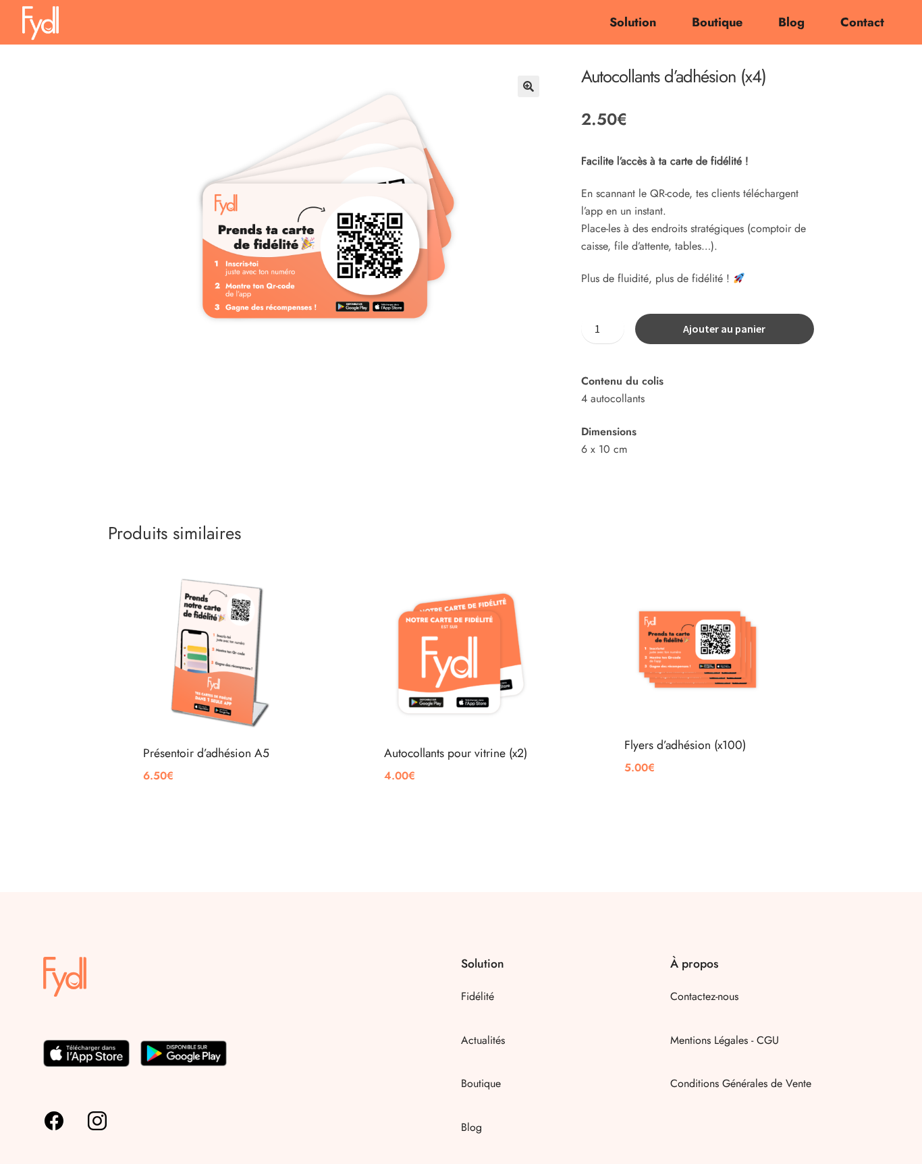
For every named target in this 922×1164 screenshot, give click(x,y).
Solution (632, 22)
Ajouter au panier (724, 328)
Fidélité (477, 996)
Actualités (483, 1040)
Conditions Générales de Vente (740, 1083)
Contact (862, 22)
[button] (528, 86)
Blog (791, 22)
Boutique (717, 22)
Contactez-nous (704, 996)
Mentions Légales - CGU (724, 1040)
